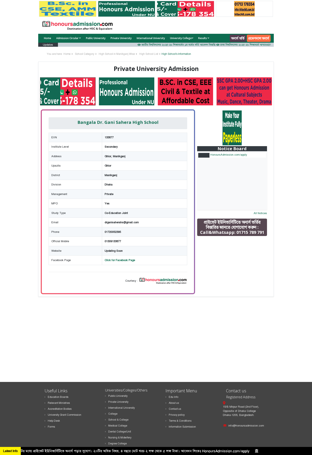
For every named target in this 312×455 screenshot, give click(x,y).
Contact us (175, 409)
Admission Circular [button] (67, 38)
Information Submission (182, 426)
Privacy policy (177, 415)
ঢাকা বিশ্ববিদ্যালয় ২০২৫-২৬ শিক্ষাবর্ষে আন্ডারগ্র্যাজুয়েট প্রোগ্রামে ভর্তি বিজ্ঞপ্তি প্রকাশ (254, 45)
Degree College (117, 443)
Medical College (117, 425)
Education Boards (58, 397)
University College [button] (181, 38)
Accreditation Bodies (60, 409)
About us (174, 403)
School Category (84, 54)
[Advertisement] (235, 269)
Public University (95, 38)
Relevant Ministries (59, 403)
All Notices (260, 213)
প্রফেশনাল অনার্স (258, 38)
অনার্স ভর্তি (238, 38)
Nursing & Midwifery (119, 437)
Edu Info (173, 397)
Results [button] (203, 38)
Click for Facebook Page (120, 260)
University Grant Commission (64, 415)
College (112, 413)
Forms (51, 426)
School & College (118, 419)
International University (151, 38)
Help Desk (54, 420)
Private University (121, 38)
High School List (148, 54)
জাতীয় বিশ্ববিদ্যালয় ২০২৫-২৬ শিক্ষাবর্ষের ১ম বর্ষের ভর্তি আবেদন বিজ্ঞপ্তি (170, 45)
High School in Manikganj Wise (117, 54)
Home (47, 38)
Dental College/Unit (119, 431)
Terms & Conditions (180, 420)
